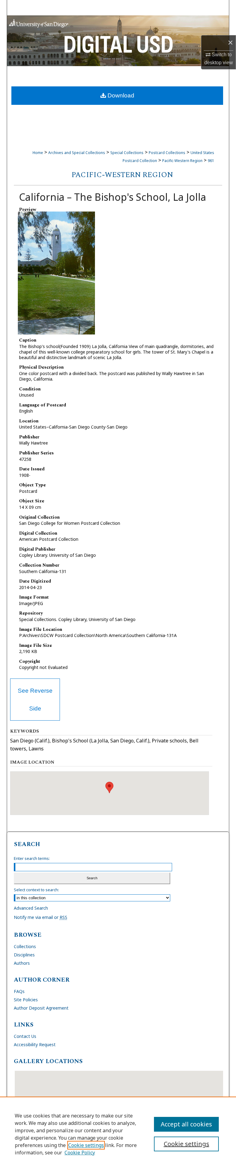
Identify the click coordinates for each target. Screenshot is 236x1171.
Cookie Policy (80, 1152)
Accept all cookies (186, 1124)
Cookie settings (86, 1145)
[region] (118, 1134)
